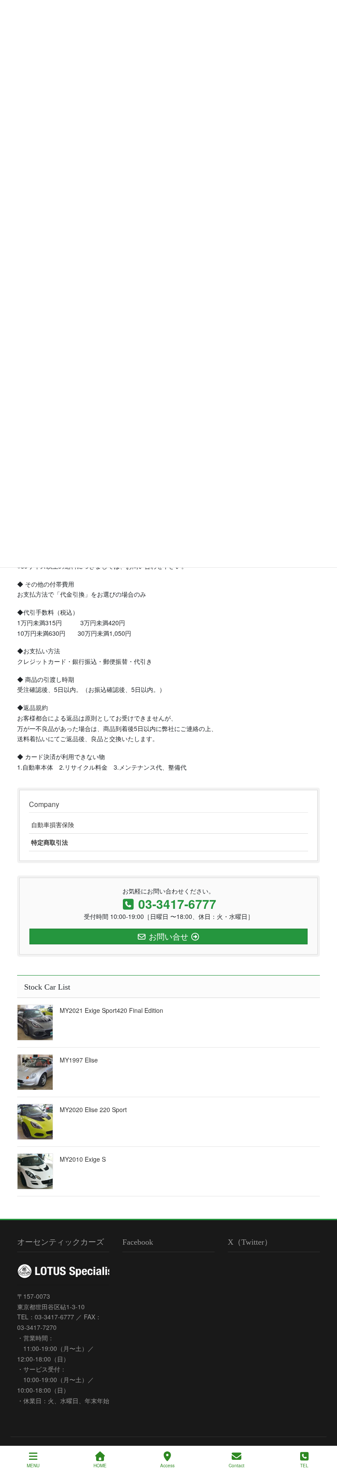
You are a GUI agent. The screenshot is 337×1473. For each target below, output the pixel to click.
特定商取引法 (49, 842)
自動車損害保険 (52, 824)
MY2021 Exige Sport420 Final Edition (111, 1010)
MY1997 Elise (79, 1059)
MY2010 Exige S (83, 1159)
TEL (304, 1465)
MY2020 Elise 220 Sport (93, 1109)
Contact (236, 1465)
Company (44, 804)
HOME (100, 1465)
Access (167, 1465)
